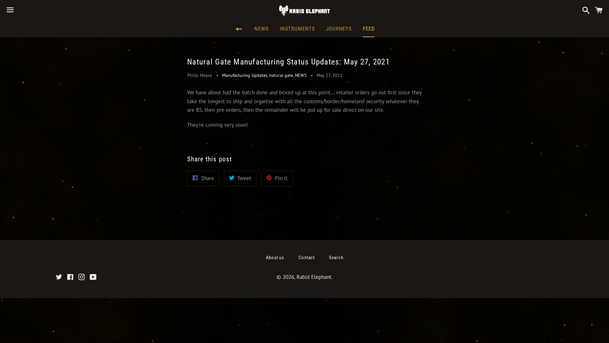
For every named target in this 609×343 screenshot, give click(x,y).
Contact (306, 257)
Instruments (297, 28)
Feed (369, 28)
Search (336, 257)
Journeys (339, 28)
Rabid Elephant (314, 276)
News (261, 28)
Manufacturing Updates (244, 75)
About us (275, 257)
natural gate (281, 75)
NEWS (300, 75)
